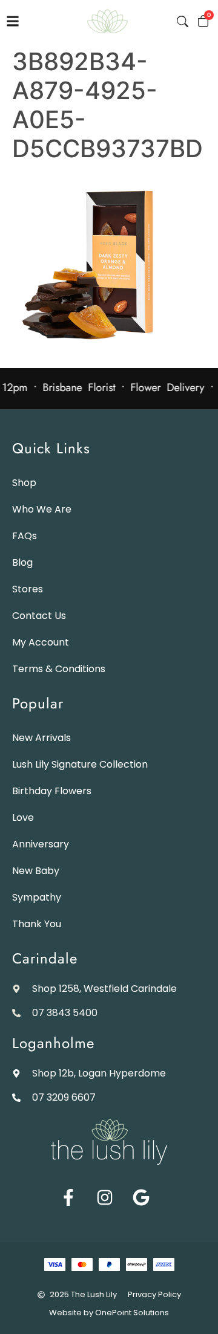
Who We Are (41, 509)
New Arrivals (41, 738)
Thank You (36, 924)
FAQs (24, 536)
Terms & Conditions (58, 669)
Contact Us (39, 616)
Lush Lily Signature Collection (80, 764)
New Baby (35, 871)
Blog (22, 562)
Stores (27, 589)
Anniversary (40, 844)
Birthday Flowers (51, 791)
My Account (40, 642)
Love (23, 817)
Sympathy (36, 897)
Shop (24, 483)
